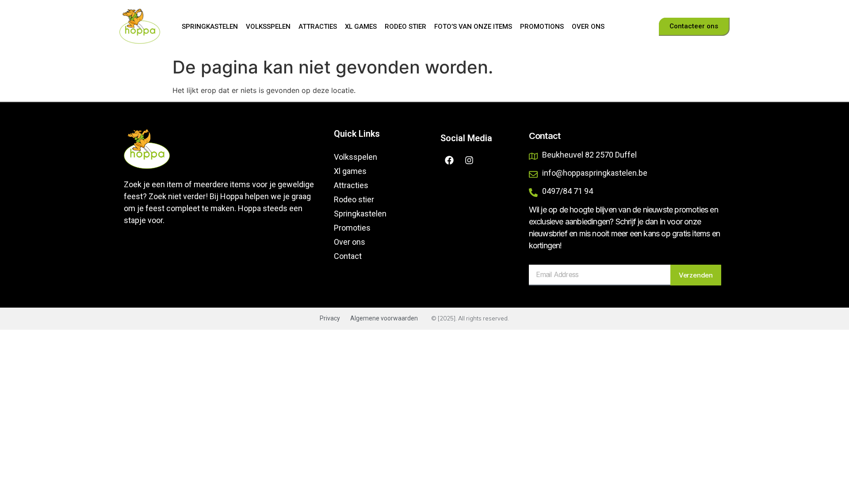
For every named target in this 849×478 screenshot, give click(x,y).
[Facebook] (449, 160)
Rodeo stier (405, 27)
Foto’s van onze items (473, 27)
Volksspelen (268, 27)
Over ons (588, 27)
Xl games (361, 27)
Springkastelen (210, 27)
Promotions (542, 27)
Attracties (317, 27)
